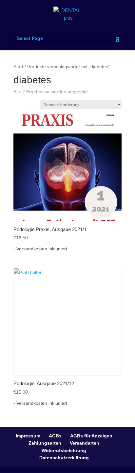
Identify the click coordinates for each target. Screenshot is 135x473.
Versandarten (84, 443)
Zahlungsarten (45, 443)
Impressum (28, 435)
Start (18, 66)
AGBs (55, 435)
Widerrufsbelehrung (64, 450)
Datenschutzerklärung (64, 457)
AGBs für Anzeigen (91, 435)
